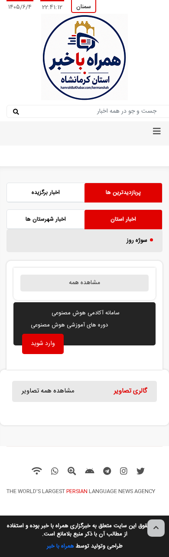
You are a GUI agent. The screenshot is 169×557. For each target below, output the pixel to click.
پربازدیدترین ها (123, 192)
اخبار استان (123, 219)
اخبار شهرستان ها (46, 219)
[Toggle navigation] (157, 133)
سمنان (83, 7)
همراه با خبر (60, 546)
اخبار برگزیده (46, 192)
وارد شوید (43, 344)
